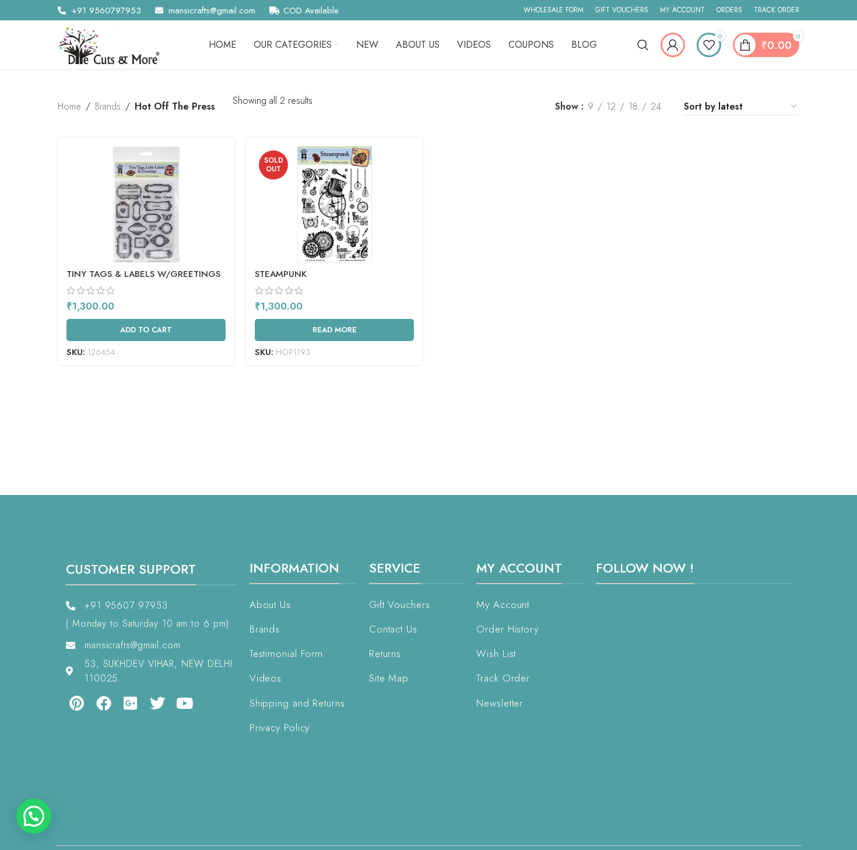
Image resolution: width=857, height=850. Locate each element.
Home (69, 106)
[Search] (643, 45)
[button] (33, 816)
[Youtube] (184, 703)
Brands (108, 106)
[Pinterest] (76, 703)
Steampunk (281, 274)
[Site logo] (113, 44)
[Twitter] (157, 703)
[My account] (673, 45)
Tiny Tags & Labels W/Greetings (143, 274)
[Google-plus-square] (130, 703)
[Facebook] (103, 703)
